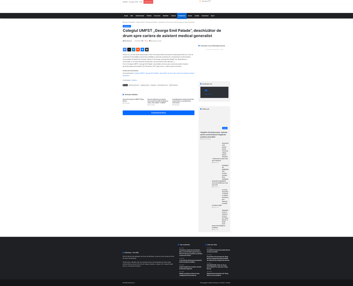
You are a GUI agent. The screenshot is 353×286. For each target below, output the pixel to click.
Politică (149, 15)
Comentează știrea (158, 113)
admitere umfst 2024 (134, 85)
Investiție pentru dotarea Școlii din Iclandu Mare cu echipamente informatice (183, 100)
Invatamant (153, 85)
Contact (228, 282)
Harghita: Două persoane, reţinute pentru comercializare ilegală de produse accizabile (213, 134)
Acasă (126, 15)
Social (190, 15)
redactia (134, 80)
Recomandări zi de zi (163, 85)
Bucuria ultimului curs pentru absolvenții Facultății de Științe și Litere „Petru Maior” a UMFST (158, 100)
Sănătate (165, 15)
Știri (131, 15)
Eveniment (205, 15)
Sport (212, 15)
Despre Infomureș (213, 282)
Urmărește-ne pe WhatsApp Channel (214, 49)
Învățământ (181, 15)
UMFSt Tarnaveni (173, 85)
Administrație (140, 15)
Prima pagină (203, 282)
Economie (157, 15)
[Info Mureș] (125, 8)
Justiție (196, 15)
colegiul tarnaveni (145, 85)
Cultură (173, 15)
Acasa (126, 22)
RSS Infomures (128, 41)
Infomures (208, 94)
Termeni (222, 282)
